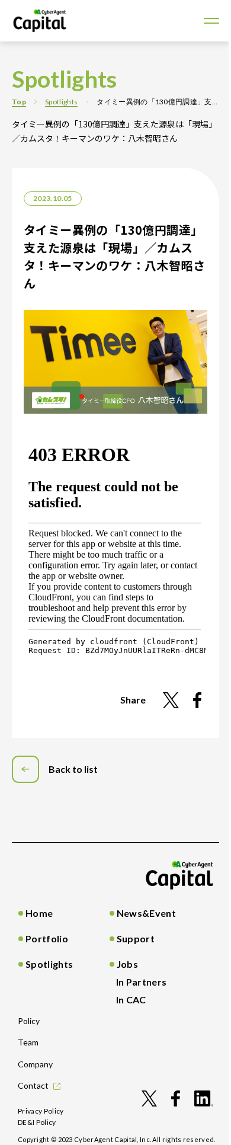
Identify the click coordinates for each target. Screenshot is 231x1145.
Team (28, 1042)
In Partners (141, 981)
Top (19, 101)
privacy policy (41, 1110)
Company (35, 1064)
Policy (29, 1021)
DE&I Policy (37, 1122)
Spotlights (61, 101)
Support (136, 938)
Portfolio (46, 938)
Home (39, 913)
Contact (33, 1085)
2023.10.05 (52, 198)
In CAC (131, 999)
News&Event (146, 913)
